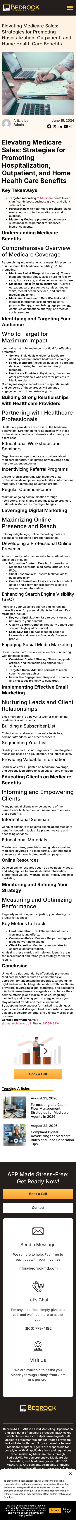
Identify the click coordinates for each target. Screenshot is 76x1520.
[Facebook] (49, 126)
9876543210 (51, 1023)
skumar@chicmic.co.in (17, 1023)
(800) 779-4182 (38, 1328)
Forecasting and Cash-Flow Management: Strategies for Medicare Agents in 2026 (50, 1110)
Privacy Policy (67, 1510)
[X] (55, 126)
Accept (55, 1510)
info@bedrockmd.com (38, 1268)
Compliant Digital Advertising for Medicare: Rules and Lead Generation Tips (52, 1138)
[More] (71, 126)
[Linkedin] (60, 126)
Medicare (46, 198)
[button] (70, 1474)
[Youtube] (66, 126)
